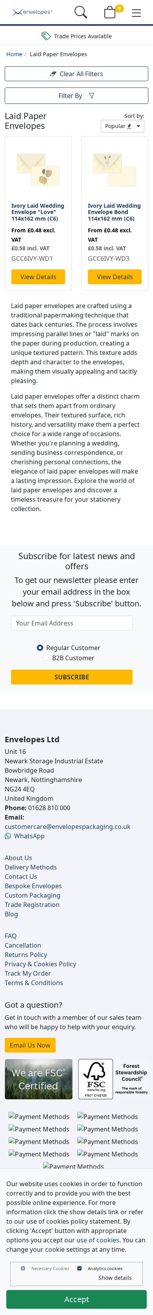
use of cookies (97, 1240)
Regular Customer (73, 647)
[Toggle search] (80, 12)
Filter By (70, 95)
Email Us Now (30, 1045)
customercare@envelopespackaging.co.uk (68, 826)
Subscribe (72, 677)
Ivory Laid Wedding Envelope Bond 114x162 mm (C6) (114, 212)
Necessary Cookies (50, 1268)
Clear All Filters (81, 73)
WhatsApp (29, 836)
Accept (76, 1299)
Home (14, 54)
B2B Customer (73, 658)
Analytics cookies (105, 1268)
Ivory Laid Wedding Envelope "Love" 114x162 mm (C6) (37, 212)
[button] (136, 12)
